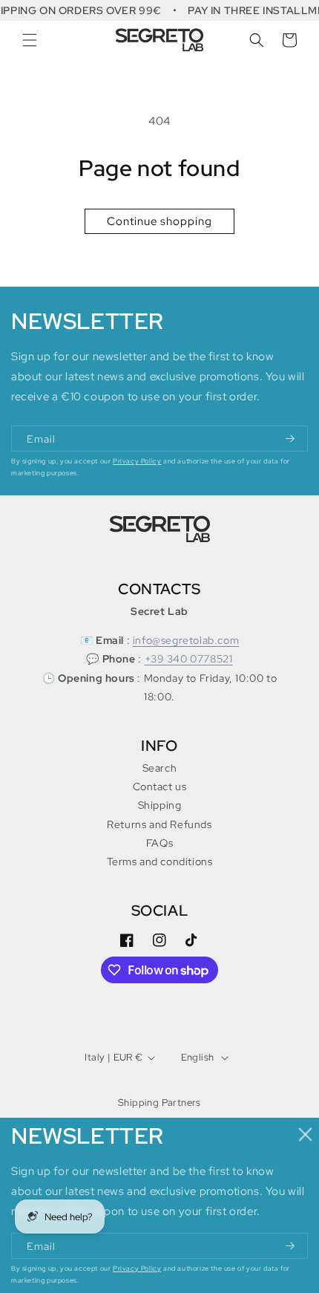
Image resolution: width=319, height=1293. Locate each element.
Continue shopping (159, 221)
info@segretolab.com (186, 640)
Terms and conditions (160, 861)
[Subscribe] (290, 439)
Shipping (160, 805)
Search (159, 768)
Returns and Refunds (159, 824)
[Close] (306, 1134)
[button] (29, 40)
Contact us (160, 786)
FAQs (159, 843)
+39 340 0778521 (189, 658)
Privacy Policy (137, 461)
